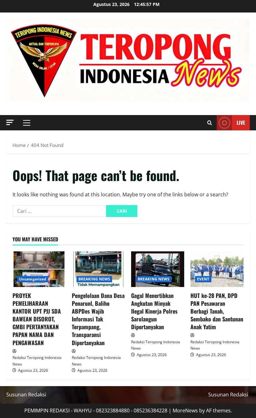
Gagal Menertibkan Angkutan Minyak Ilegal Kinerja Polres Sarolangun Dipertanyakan (154, 311)
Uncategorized (32, 279)
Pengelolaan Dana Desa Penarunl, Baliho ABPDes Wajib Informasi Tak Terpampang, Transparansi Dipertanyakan (98, 319)
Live (241, 122)
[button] (10, 122)
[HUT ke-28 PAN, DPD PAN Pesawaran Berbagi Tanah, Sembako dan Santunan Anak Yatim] (217, 269)
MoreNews (185, 410)
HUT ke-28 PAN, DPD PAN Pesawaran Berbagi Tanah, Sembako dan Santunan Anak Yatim (216, 311)
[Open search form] (209, 123)
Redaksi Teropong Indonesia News (37, 360)
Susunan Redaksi (26, 394)
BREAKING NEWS (94, 279)
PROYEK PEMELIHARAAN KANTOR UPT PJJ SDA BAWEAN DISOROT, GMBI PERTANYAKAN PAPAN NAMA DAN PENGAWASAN (36, 319)
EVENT (203, 279)
